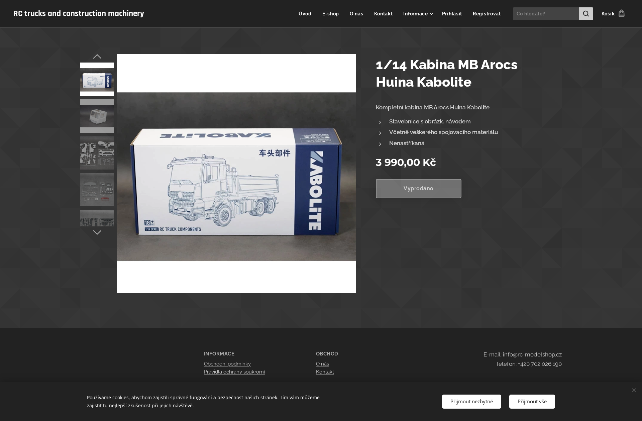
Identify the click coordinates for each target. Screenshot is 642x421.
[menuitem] (307, 13)
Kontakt (325, 372)
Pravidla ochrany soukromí (234, 372)
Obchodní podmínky (227, 364)
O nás (322, 364)
